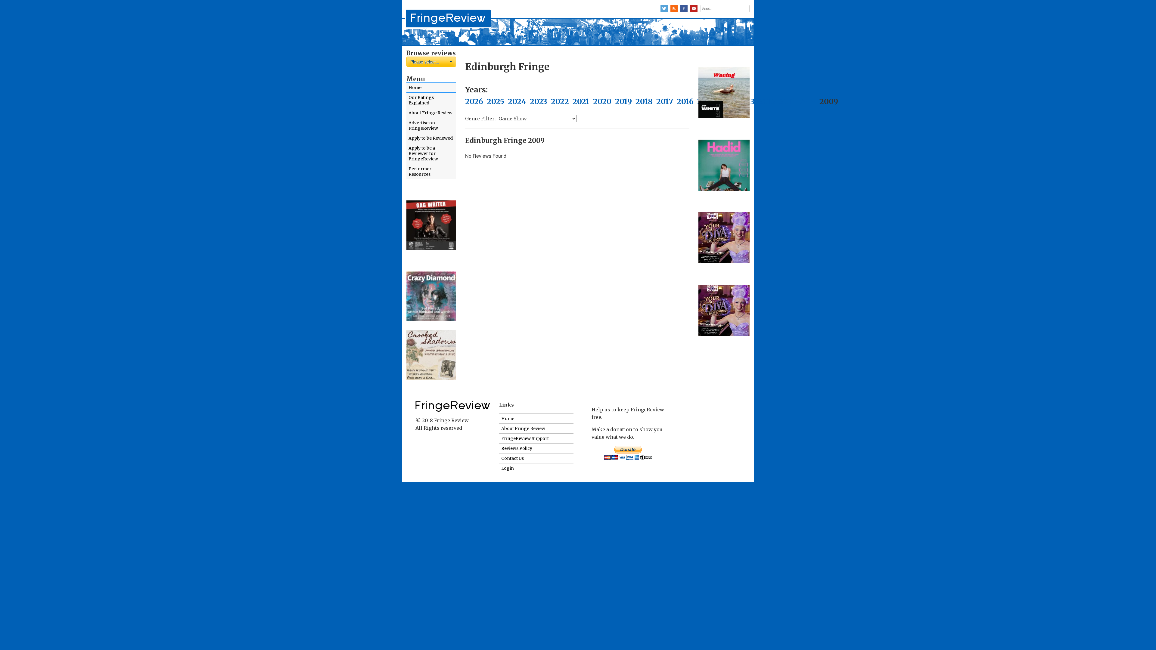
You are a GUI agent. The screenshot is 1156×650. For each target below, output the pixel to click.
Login (507, 468)
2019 (623, 101)
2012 (766, 101)
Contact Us (512, 458)
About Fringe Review (430, 113)
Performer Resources (420, 171)
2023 (538, 101)
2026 (474, 101)
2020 (602, 101)
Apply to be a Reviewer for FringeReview (423, 153)
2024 (517, 101)
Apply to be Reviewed (431, 138)
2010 (807, 101)
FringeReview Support (525, 438)
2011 (787, 101)
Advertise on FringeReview (423, 125)
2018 (644, 101)
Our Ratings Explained (421, 100)
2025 (495, 101)
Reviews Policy (516, 448)
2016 (685, 101)
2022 (560, 101)
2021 (581, 101)
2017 (664, 101)
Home (415, 87)
